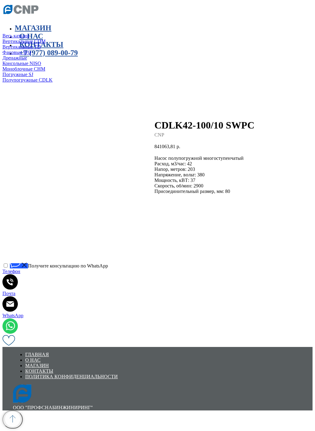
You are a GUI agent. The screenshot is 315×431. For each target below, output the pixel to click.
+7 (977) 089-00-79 (48, 53)
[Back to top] (12, 419)
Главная (37, 354)
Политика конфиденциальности (71, 376)
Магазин (33, 28)
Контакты (41, 44)
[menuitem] (94, 36)
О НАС (31, 36)
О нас (33, 360)
